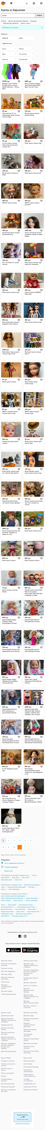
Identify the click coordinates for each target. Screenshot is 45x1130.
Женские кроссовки (30, 961)
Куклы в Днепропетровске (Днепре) (12, 898)
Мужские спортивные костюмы (31, 1019)
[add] (26, 3)
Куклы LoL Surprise (30, 985)
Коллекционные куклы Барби (26, 907)
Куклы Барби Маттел (7, 907)
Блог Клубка (28, 1064)
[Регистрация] (41, 3)
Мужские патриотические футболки (29, 1024)
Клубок (3, 21)
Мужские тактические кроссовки (31, 1052)
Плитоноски (5, 982)
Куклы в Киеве (22, 894)
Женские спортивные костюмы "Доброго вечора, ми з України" (31, 972)
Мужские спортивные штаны (31, 1039)
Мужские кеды (29, 1015)
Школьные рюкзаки (8, 1087)
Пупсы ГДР (25, 877)
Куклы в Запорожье (32, 900)
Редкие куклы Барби (7, 911)
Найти (39, 15)
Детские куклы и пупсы (7, 1069)
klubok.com (3, 3)
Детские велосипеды (8, 1051)
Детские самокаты (30, 982)
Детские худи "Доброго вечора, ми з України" (31, 996)
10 (14, 847)
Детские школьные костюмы (7, 1033)
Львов (3, 887)
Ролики (3, 1076)
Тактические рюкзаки (8, 994)
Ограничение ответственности (29, 1075)
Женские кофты (6, 991)
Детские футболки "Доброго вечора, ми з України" (8, 1038)
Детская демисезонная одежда (29, 990)
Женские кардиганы (8, 971)
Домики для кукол (7, 1015)
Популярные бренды (31, 1067)
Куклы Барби (5, 877)
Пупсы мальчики (20, 909)
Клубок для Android (30, 1090)
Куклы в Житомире (32, 898)
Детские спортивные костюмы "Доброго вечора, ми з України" (8, 1046)
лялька (34, 875)
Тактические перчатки (28, 1035)
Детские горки (6, 1012)
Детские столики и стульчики (30, 1006)
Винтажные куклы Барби (23, 914)
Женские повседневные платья (6, 986)
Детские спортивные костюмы (8, 1090)
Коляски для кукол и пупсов (8, 1064)
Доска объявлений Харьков (18, 21)
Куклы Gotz (18, 880)
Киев (19, 885)
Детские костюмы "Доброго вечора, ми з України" (8, 1020)
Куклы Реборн (6, 1058)
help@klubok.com (30, 1084)
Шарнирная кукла (6, 880)
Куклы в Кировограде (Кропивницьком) (13, 896)
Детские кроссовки (7, 1084)
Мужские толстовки (30, 1043)
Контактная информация (28, 1070)
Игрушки (33, 21)
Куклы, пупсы (25, 23)
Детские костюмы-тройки (7, 1028)
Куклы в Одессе (18, 900)
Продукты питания (7, 1061)
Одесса (3, 889)
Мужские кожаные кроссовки (30, 1030)
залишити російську (22, 1123)
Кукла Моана (5, 916)
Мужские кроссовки (30, 1012)
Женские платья (7, 968)
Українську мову (22, 1119)
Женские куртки (6, 961)
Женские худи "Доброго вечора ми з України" (31, 965)
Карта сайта (28, 1058)
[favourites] (11, 3)
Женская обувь (6, 974)
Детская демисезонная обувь (31, 1002)
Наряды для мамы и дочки (31, 978)
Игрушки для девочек (10, 23)
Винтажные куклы (6, 909)
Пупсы (3, 905)
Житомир (31, 887)
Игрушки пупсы (24, 875)
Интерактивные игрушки (6, 1080)
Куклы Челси (20, 911)
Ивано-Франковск (14, 889)
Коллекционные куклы (26, 905)
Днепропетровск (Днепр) (32, 885)
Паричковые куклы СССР (20, 916)
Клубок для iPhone (30, 1087)
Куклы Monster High (33, 911)
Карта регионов (29, 1061)
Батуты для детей (7, 1073)
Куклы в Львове (5, 900)
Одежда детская (7, 1025)
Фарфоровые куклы (7, 914)
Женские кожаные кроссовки (7, 978)
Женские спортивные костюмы (8, 964)
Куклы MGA (15, 877)
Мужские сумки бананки (29, 1047)
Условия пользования (28, 1080)
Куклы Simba (32, 909)
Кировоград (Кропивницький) (17, 887)
